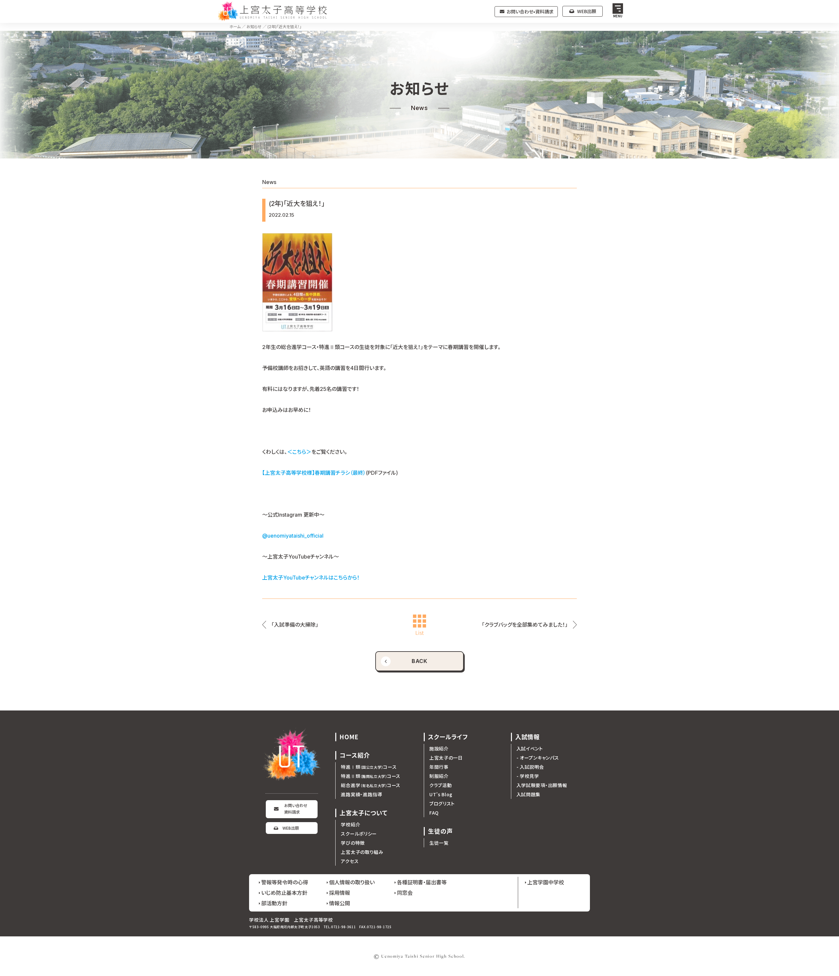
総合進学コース (370, 785)
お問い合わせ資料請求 (295, 808)
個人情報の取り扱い (352, 882)
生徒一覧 (439, 842)
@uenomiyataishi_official (292, 535)
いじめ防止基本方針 (284, 892)
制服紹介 (439, 776)
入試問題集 (529, 794)
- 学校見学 (528, 776)
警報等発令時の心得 (284, 882)
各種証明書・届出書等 (422, 882)
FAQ (434, 812)
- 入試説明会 (530, 767)
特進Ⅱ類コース (370, 776)
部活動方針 (274, 903)
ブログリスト (442, 803)
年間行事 (439, 767)
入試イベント (530, 748)
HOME (349, 737)
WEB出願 (586, 11)
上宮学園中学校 (545, 882)
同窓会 (405, 892)
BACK (420, 661)
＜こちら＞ (299, 452)
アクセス (350, 861)
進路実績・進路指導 (361, 794)
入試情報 (527, 737)
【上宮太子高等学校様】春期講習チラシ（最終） (314, 473)
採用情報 (339, 892)
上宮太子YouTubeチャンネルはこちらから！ (311, 577)
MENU (618, 16)
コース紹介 (355, 755)
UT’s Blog (441, 794)
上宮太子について (363, 813)
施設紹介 (439, 748)
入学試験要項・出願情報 (542, 785)
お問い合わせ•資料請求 (530, 11)
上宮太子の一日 (446, 757)
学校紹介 (350, 824)
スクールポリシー (359, 833)
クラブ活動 (440, 785)
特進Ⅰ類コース (369, 767)
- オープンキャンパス (538, 757)
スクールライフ (448, 737)
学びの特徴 (353, 842)
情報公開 (339, 903)
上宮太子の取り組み (362, 852)
